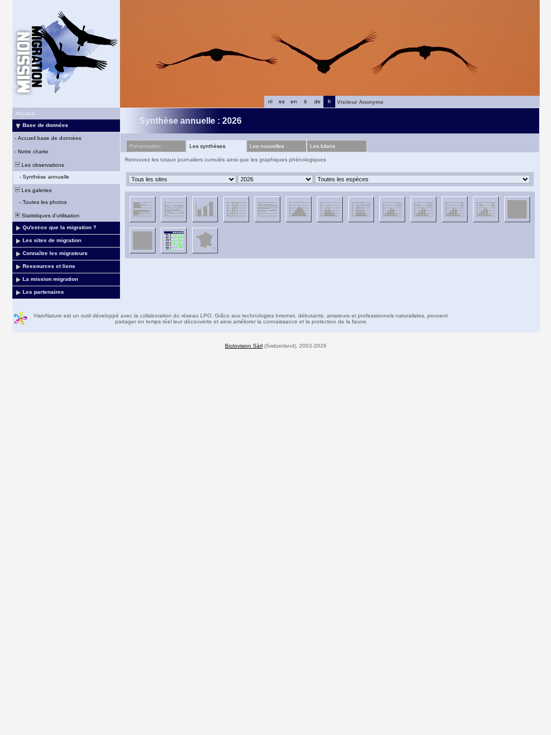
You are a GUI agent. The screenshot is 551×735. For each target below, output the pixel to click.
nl (270, 101)
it (305, 101)
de (317, 101)
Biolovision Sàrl (244, 346)
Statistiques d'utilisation (50, 215)
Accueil (25, 113)
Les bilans (322, 146)
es (282, 101)
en (294, 101)
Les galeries (36, 190)
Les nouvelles (267, 146)
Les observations (42, 165)
